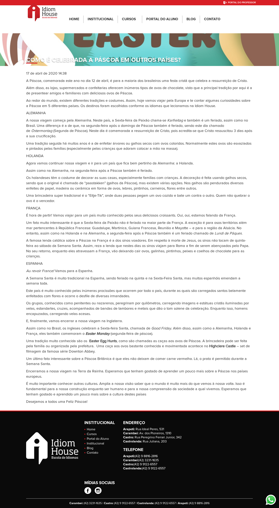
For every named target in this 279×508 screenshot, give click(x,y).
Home (91, 429)
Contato (92, 452)
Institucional (95, 443)
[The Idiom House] (42, 10)
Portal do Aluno (98, 438)
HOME (74, 19)
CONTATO (212, 19)
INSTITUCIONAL (101, 19)
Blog (90, 448)
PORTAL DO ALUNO (162, 19)
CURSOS (129, 19)
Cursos (92, 434)
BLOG (191, 19)
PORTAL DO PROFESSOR (242, 2)
